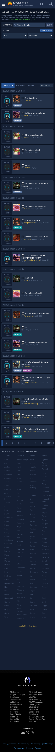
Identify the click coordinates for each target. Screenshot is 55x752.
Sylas (44, 455)
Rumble (33, 553)
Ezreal (7, 579)
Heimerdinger (22, 459)
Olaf (31, 491)
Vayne (44, 520)
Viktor (44, 542)
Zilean (44, 609)
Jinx (18, 497)
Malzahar (21, 590)
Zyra (44, 617)
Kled (19, 545)
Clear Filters (46, 30)
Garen (7, 602)
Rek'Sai (33, 529)
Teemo (45, 480)
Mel (18, 601)
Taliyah (45, 469)
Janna (19, 478)
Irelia (19, 470)
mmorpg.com (34, 704)
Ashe (6, 493)
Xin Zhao (45, 568)
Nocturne (33, 481)
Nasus (32, 463)
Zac (43, 594)
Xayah (44, 561)
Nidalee (33, 474)
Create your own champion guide (22, 19)
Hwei (19, 463)
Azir (6, 506)
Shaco (32, 579)
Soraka (32, 613)
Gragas (7, 609)
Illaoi (19, 467)
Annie (6, 485)
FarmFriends (15, 714)
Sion (31, 594)
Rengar (33, 546)
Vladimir (45, 546)
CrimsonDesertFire (37, 719)
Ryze (32, 557)
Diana (6, 555)
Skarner (33, 602)
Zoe (43, 613)
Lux (18, 582)
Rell (31, 532)
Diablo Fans (34, 712)
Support (29, 748)
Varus (44, 516)
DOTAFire (14, 709)
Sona (32, 609)
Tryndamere (47, 495)
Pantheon (34, 502)
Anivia (6, 481)
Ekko (6, 568)
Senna (32, 568)
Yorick (44, 579)
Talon (44, 473)
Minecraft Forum (36, 694)
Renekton (33, 542)
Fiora (6, 587)
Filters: (5, 30)
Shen (32, 583)
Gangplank (8, 598)
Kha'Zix (20, 537)
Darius (7, 551)
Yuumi (45, 587)
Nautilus (33, 467)
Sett (31, 576)
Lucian (19, 575)
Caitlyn (7, 532)
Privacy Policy (23, 744)
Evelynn (7, 576)
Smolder (33, 605)
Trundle (45, 491)
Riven (32, 549)
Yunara (45, 583)
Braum (7, 525)
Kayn (19, 530)
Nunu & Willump (33, 486)
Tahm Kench (44, 464)
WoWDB (32, 697)
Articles (38, 748)
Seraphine (34, 572)
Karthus (20, 515)
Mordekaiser (22, 614)
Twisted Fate (45, 500)
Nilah (32, 478)
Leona (19, 560)
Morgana (20, 618)
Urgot (44, 512)
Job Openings (47, 744)
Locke (19, 571)
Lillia (19, 564)
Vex (43, 531)
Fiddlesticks (9, 583)
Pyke (32, 510)
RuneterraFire (16, 704)
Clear (49, 25)
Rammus (33, 525)
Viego (44, 538)
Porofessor (14, 697)
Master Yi (21, 597)
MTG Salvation (35, 692)
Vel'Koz (45, 527)
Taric (44, 476)
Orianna (33, 495)
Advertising (35, 744)
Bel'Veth (7, 514)
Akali (6, 463)
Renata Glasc (32, 537)
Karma (19, 511)
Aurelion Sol (7, 498)
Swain (32, 617)
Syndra (45, 459)
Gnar (6, 605)
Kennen (20, 534)
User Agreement (9, 744)
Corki (6, 547)
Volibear (45, 549)
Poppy (32, 506)
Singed (32, 591)
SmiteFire (14, 707)
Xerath (45, 564)
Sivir (31, 598)
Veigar (45, 523)
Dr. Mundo (7, 559)
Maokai (20, 593)
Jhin (18, 493)
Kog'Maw (20, 549)
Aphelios (7, 489)
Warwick (45, 553)
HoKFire (32, 722)
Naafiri (32, 455)
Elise (6, 572)
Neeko (32, 470)
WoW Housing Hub (37, 699)
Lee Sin (20, 556)
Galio (6, 594)
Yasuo (44, 572)
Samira (33, 561)
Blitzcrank (8, 517)
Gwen (6, 617)
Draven (7, 564)
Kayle (19, 526)
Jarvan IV (20, 481)
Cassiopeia (8, 540)
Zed (43, 598)
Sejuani (33, 564)
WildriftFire (14, 702)
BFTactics (14, 722)
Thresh (45, 484)
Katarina (20, 523)
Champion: (7, 25)
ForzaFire (14, 717)
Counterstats (15, 699)
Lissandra (21, 567)
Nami (32, 459)
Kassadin (20, 519)
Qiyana (32, 514)
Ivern (19, 474)
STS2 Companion (36, 717)
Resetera (14, 712)
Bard (6, 510)
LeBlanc (20, 552)
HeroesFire (14, 719)
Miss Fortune (20, 609)
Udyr (44, 508)
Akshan (7, 467)
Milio (19, 605)
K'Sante (20, 500)
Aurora (7, 502)
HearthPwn (33, 709)
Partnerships (19, 748)
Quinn (32, 517)
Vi (43, 535)
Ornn (32, 499)
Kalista (19, 508)
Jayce (19, 489)
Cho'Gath (8, 543)
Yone (44, 576)
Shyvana (33, 587)
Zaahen (45, 591)
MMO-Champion (36, 702)
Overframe (33, 714)
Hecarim (20, 455)
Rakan (32, 521)
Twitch (45, 505)
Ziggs (44, 605)
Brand (6, 521)
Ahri (6, 459)
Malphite (20, 586)
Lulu (18, 579)
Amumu (7, 478)
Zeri (44, 602)
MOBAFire (14, 692)
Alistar (7, 470)
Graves (7, 613)
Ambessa (8, 474)
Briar (6, 529)
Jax (18, 485)
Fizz (5, 591)
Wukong (45, 557)
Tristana (45, 487)
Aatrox (7, 455)
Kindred (20, 541)
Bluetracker (34, 707)
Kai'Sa (19, 504)
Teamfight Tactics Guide (27, 626)
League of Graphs (17, 694)
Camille (7, 536)
